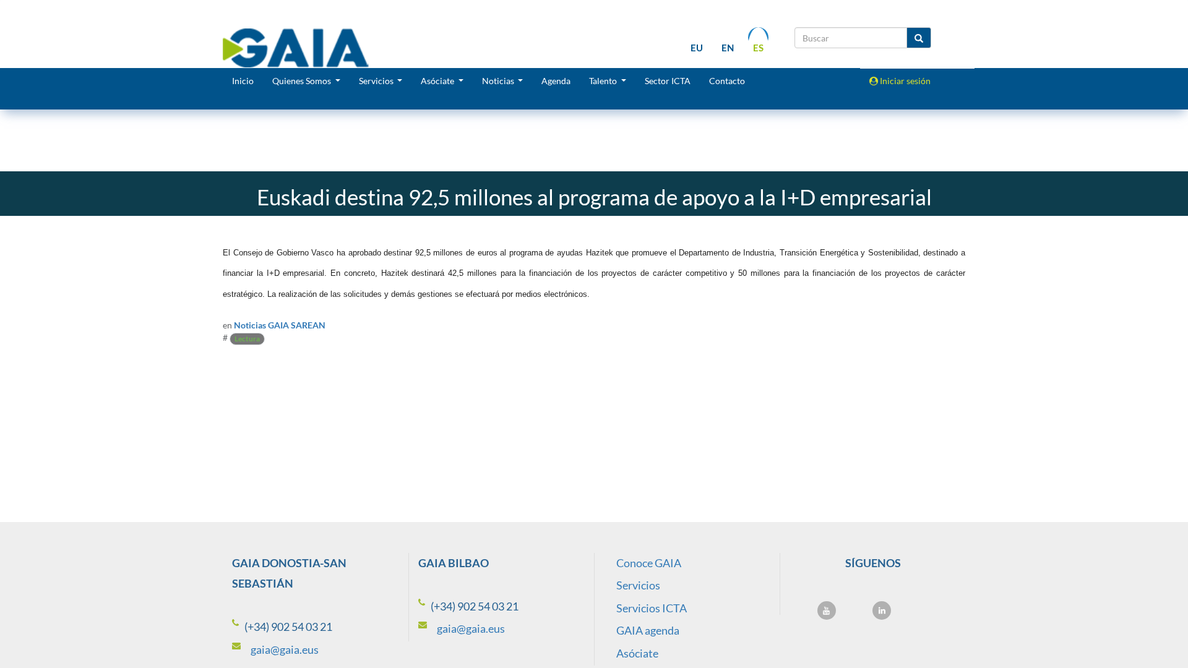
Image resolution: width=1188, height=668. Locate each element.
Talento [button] (604, 80)
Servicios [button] (377, 80)
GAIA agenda (647, 630)
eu (697, 47)
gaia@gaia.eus (285, 649)
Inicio (243, 80)
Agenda (555, 80)
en (727, 47)
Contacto (727, 80)
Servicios (638, 585)
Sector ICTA (668, 80)
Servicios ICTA (651, 608)
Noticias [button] (499, 80)
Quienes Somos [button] (302, 80)
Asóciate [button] (438, 80)
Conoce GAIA (648, 563)
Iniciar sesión (904, 80)
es (758, 47)
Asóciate (637, 653)
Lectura (247, 338)
